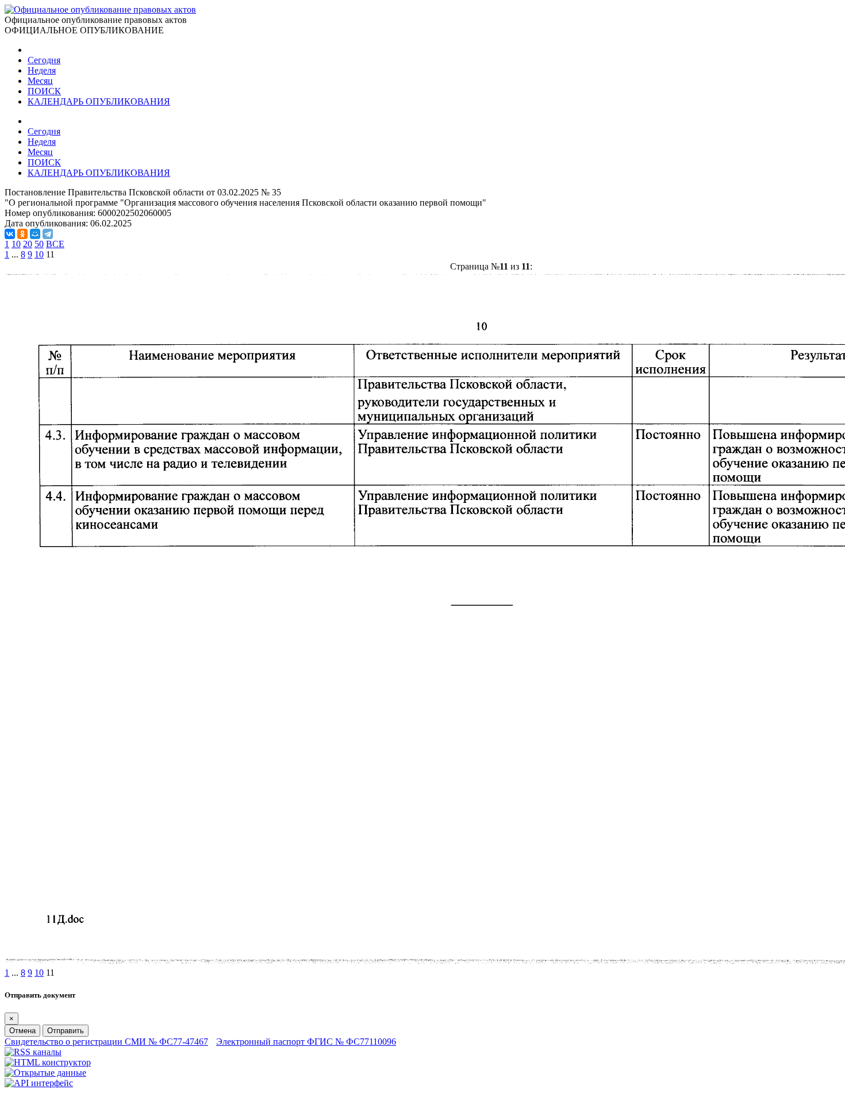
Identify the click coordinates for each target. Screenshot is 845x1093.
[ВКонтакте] (10, 234)
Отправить (65, 1030)
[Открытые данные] (45, 1072)
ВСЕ (55, 244)
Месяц (40, 81)
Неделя (42, 70)
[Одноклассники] (22, 234)
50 (39, 244)
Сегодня (44, 60)
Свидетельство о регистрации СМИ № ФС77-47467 (106, 1041)
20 (27, 244)
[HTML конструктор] (48, 1062)
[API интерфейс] (39, 1083)
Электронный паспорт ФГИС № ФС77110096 (306, 1041)
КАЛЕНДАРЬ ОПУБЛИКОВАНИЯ (99, 101)
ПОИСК (44, 91)
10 (16, 244)
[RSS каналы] (33, 1052)
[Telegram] (48, 234)
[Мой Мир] (35, 234)
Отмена (22, 1030)
